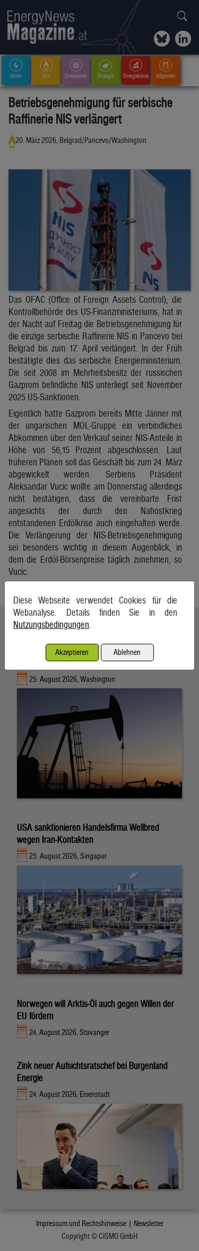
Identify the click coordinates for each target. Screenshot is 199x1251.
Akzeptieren (72, 651)
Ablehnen (127, 651)
